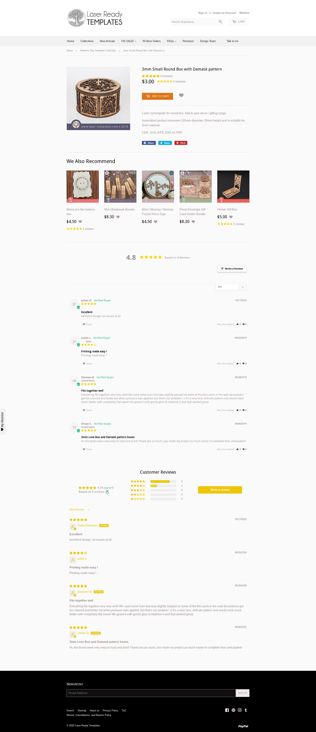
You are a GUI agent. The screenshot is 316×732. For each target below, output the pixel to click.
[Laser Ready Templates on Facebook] (227, 710)
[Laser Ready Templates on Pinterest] (233, 710)
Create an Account (224, 13)
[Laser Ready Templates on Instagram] (240, 710)
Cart (241, 21)
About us (94, 710)
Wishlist (244, 13)
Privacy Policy (110, 710)
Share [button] (89, 324)
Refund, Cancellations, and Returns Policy (89, 715)
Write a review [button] (220, 489)
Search (70, 710)
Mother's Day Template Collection (98, 50)
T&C (124, 710)
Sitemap (82, 710)
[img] (78, 519)
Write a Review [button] (234, 268)
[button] (151, 76)
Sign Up (242, 693)
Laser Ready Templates (87, 725)
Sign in (202, 13)
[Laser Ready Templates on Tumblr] (246, 710)
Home (70, 50)
